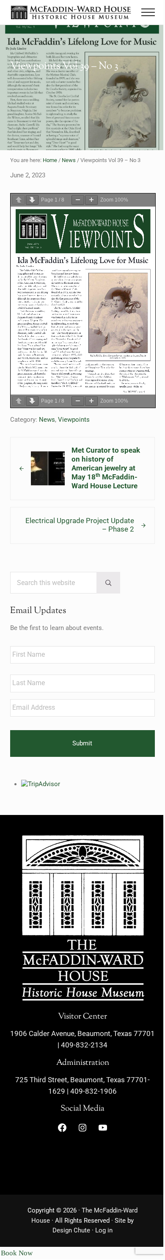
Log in (104, 1230)
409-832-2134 (84, 1045)
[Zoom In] (91, 200)
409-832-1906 (93, 1091)
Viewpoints (74, 419)
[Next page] (32, 200)
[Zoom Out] (78, 200)
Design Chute (71, 1230)
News (47, 419)
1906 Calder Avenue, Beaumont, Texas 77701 (82, 1034)
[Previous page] (18, 200)
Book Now (17, 1253)
